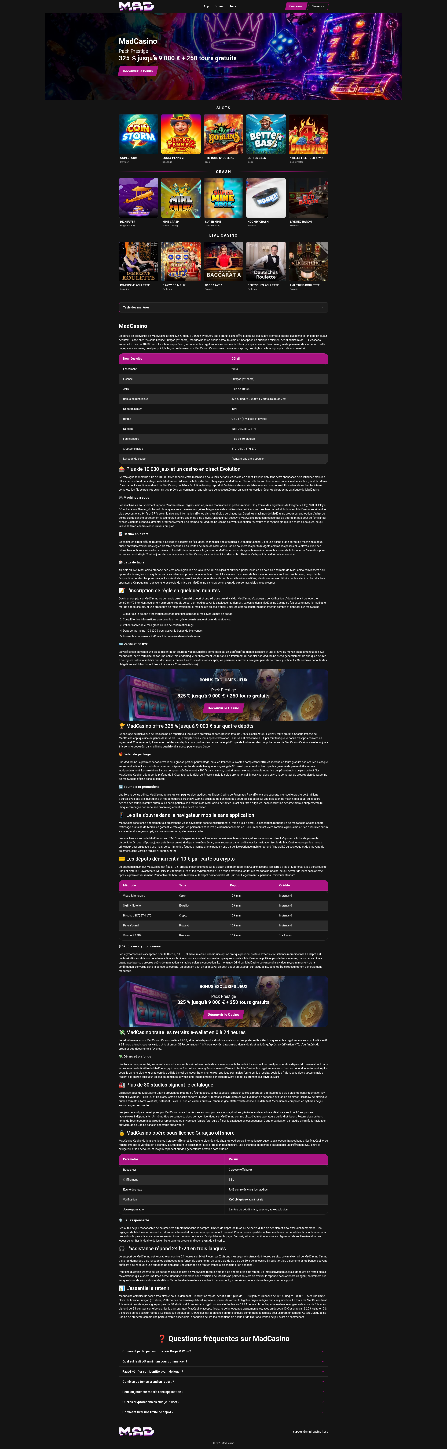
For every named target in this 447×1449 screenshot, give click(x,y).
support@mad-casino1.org (310, 1431)
